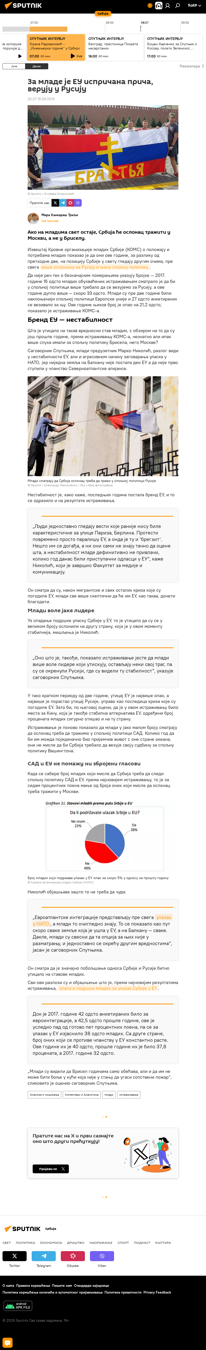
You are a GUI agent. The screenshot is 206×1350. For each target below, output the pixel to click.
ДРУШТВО (75, 1242)
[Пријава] (168, 6)
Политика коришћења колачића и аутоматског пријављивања (52, 1292)
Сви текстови (50, 221)
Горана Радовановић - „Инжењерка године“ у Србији (55, 46)
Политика (25, 1242)
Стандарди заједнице (91, 1285)
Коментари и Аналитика (81, 1094)
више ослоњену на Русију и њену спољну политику (94, 267)
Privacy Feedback (157, 1292)
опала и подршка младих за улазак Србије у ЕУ (108, 988)
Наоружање (101, 1242)
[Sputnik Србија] (25, 10)
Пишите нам (62, 1285)
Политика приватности (123, 1292)
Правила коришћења (33, 1285)
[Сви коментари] (8, 1343)
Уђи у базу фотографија (96, 485)
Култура (163, 1242)
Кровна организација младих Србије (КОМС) (62, 882)
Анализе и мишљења (44, 1094)
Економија (51, 1242)
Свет (7, 1242)
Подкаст (142, 1242)
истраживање (128, 1094)
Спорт (123, 1242)
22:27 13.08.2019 (41, 99)
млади (109, 1094)
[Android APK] (18, 1306)
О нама (8, 1285)
